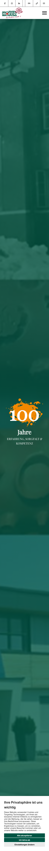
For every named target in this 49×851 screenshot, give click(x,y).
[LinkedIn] (19, 3)
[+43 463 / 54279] (36, 3)
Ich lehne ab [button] (24, 840)
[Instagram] (12, 3)
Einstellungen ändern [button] (25, 844)
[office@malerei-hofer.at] (43, 3)
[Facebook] (5, 3)
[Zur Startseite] (12, 12)
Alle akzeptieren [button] (24, 835)
